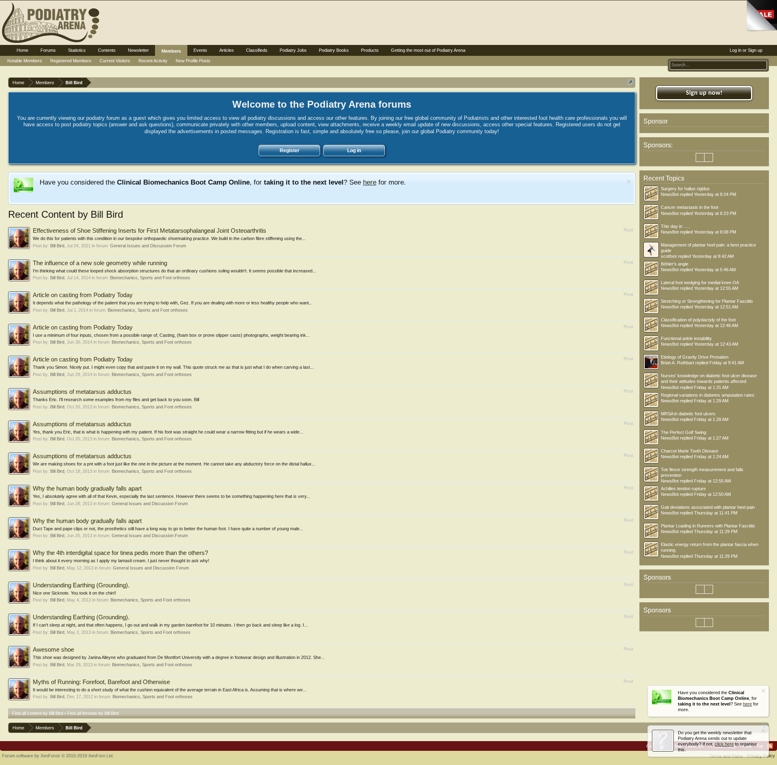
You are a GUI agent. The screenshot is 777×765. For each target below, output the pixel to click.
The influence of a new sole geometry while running (100, 263)
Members (171, 51)
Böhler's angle (674, 263)
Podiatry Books (334, 50)
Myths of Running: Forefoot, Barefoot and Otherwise (101, 682)
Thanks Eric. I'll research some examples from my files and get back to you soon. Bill (116, 399)
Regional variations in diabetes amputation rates (707, 395)
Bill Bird (57, 245)
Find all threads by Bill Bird (93, 713)
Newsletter (138, 50)
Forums (48, 50)
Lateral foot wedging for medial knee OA (700, 282)
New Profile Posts (193, 60)
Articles (226, 50)
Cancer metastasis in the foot (689, 207)
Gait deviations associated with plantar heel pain (708, 507)
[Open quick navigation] (630, 82)
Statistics (77, 50)
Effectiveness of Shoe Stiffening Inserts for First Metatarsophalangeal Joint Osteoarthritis (149, 230)
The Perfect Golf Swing (683, 432)
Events (200, 50)
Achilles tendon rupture (683, 488)
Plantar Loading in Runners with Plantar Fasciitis (708, 525)
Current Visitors (115, 60)
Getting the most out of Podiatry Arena (428, 50)
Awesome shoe (53, 649)
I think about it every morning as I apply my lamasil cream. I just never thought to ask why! (121, 560)
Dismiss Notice (629, 181)
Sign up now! (704, 93)
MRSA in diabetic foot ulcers (688, 413)
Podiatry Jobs (293, 50)
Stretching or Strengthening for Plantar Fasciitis (707, 301)
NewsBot (670, 194)
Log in (354, 150)
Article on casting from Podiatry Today (83, 295)
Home (22, 50)
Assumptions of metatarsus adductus (82, 392)
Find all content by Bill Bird (37, 713)
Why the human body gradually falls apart (87, 488)
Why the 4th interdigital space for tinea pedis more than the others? (120, 553)
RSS (770, 746)
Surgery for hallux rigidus (685, 188)
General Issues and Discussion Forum (148, 245)
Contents (107, 50)
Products (370, 50)
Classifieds (256, 50)
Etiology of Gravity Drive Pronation (694, 357)
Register (289, 150)
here (369, 182)
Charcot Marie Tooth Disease (689, 450)
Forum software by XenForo (58, 755)
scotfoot (669, 256)
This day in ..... (675, 226)
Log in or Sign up (746, 50)
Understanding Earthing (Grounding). (81, 585)
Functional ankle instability (686, 338)
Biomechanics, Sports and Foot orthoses (150, 277)
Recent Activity (153, 60)
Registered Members (70, 60)
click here (724, 744)
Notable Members (24, 60)
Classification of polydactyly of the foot (698, 319)
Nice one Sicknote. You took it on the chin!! (74, 593)
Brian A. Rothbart (677, 362)
